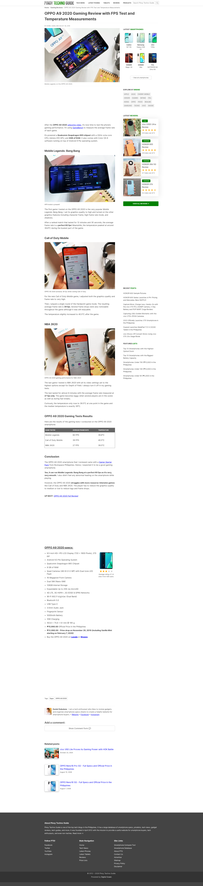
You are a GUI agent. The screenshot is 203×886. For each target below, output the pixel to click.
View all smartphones (140, 78)
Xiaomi (150, 106)
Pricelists (127, 3)
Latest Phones (94, 3)
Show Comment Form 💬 (80, 728)
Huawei (135, 98)
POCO (140, 102)
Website (75, 714)
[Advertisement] (80, 104)
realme (148, 102)
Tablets (106, 3)
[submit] (157, 3)
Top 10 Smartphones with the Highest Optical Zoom (138, 350)
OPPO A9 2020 (61, 698)
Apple (126, 94)
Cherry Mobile (144, 94)
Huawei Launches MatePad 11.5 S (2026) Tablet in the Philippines (139, 328)
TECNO (137, 106)
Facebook (85, 714)
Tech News (80, 3)
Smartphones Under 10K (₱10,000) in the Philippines (139, 370)
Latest (133, 29)
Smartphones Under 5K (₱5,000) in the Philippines (138, 377)
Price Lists (83, 860)
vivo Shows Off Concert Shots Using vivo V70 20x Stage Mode (139, 335)
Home (47, 7)
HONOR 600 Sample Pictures (134, 293)
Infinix (143, 98)
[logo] (59, 3)
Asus (133, 94)
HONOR (127, 98)
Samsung (128, 106)
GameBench (78, 127)
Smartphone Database (123, 848)
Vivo (144, 106)
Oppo (52, 698)
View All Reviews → (141, 204)
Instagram (95, 714)
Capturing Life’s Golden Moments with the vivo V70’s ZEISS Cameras (139, 315)
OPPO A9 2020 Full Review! (66, 496)
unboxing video (74, 125)
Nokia (126, 102)
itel (149, 98)
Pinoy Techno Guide (60, 823)
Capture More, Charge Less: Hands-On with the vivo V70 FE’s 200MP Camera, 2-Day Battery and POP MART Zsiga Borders (140, 306)
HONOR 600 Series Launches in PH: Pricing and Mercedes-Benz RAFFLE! (140, 298)
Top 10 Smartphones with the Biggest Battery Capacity (138, 356)
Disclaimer (118, 866)
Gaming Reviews (57, 7)
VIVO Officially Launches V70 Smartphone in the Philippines (140, 321)
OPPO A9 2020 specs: (59, 547)
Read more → (78, 833)
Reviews (116, 3)
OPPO (133, 102)
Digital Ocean (106, 877)
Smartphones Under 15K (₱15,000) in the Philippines (139, 363)
